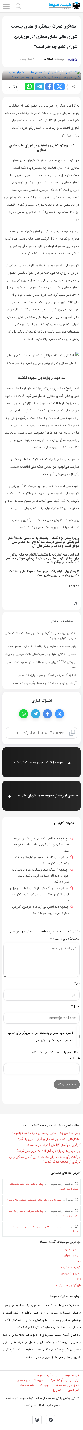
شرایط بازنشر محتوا (67, 1384)
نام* (77, 983)
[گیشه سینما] (64, 6)
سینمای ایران (73, 1249)
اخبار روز (57, 1389)
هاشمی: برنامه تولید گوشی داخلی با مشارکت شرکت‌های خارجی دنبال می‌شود (40, 635)
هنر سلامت (27, 1384)
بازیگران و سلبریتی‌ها (68, 1285)
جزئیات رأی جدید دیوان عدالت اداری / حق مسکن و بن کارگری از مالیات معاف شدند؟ (45, 1159)
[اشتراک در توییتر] (59, 86)
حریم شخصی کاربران (30, 1380)
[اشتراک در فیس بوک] (49, 86)
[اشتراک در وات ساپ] (29, 86)
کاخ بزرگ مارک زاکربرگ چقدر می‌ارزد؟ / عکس (46, 674)
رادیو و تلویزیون (71, 1273)
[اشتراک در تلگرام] (39, 86)
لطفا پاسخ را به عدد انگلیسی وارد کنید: (55, 1052)
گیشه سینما (72, 1375)
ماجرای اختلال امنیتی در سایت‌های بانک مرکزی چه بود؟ (40, 654)
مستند (77, 1261)
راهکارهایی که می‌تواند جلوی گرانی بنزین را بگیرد (49, 1138)
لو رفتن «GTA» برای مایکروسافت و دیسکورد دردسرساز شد (41, 664)
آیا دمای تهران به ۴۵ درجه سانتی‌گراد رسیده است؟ (44, 683)
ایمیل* (75, 1006)
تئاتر (78, 1279)
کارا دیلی (73, 1389)
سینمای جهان (72, 1255)
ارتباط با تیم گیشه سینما (64, 1380)
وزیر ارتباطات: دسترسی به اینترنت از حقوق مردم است (42, 645)
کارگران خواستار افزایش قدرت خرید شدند (54, 1144)
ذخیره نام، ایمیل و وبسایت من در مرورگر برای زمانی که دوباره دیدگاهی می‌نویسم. (40, 1036)
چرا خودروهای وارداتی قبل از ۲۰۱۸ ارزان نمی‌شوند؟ (49, 1150)
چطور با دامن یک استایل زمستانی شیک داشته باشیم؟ (46, 1132)
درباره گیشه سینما (47, 1375)
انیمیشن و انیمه (71, 1267)
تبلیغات (44, 1384)
